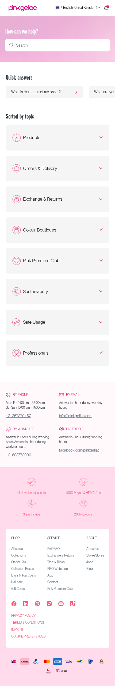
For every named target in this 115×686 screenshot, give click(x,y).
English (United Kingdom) (79, 8)
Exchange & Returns (42, 199)
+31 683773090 (18, 455)
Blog (89, 569)
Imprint (17, 629)
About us (92, 549)
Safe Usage (34, 322)
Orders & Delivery (40, 168)
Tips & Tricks (56, 562)
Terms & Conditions (27, 622)
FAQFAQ (53, 549)
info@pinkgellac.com (75, 416)
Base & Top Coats (23, 575)
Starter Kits (18, 562)
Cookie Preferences (28, 636)
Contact (52, 582)
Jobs (89, 562)
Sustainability (35, 291)
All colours (18, 549)
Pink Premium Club (41, 260)
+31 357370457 (18, 416)
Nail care (17, 582)
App (50, 575)
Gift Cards (18, 589)
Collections (18, 555)
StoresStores (95, 555)
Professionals (35, 353)
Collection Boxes (22, 569)
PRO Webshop (57, 569)
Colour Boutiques (39, 230)
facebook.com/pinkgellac (79, 450)
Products (31, 137)
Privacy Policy (23, 616)
